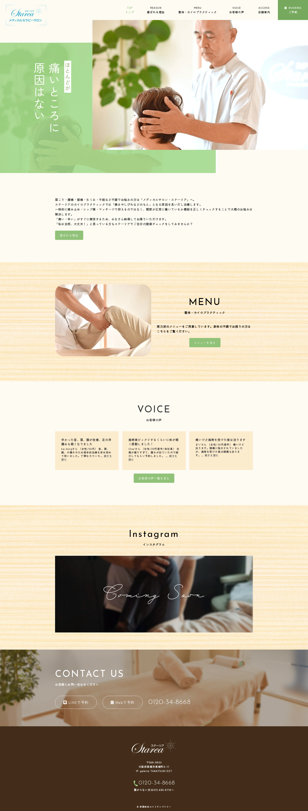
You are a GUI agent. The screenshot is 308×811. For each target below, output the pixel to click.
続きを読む (212, 455)
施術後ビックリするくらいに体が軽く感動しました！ (154, 442)
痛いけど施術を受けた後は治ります (221, 440)
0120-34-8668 (157, 783)
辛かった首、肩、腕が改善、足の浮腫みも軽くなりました (86, 442)
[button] (69, 235)
